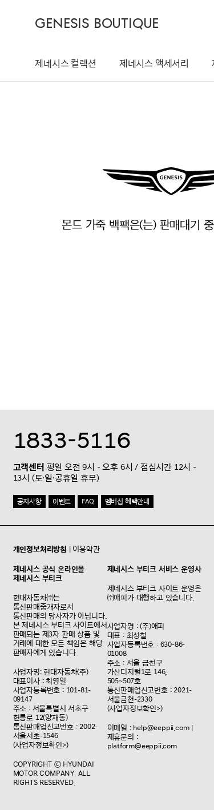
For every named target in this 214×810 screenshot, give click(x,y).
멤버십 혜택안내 (127, 501)
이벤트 (62, 501)
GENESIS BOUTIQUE (97, 24)
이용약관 (85, 549)
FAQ (88, 501)
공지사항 (29, 501)
